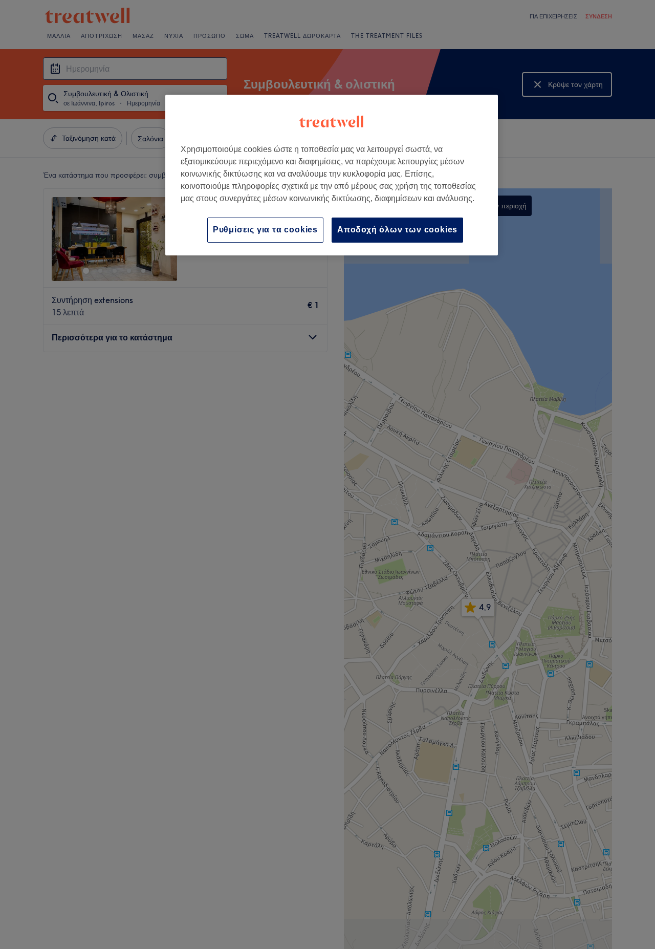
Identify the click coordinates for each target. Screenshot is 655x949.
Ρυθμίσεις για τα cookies (265, 229)
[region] (331, 175)
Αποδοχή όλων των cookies (397, 229)
